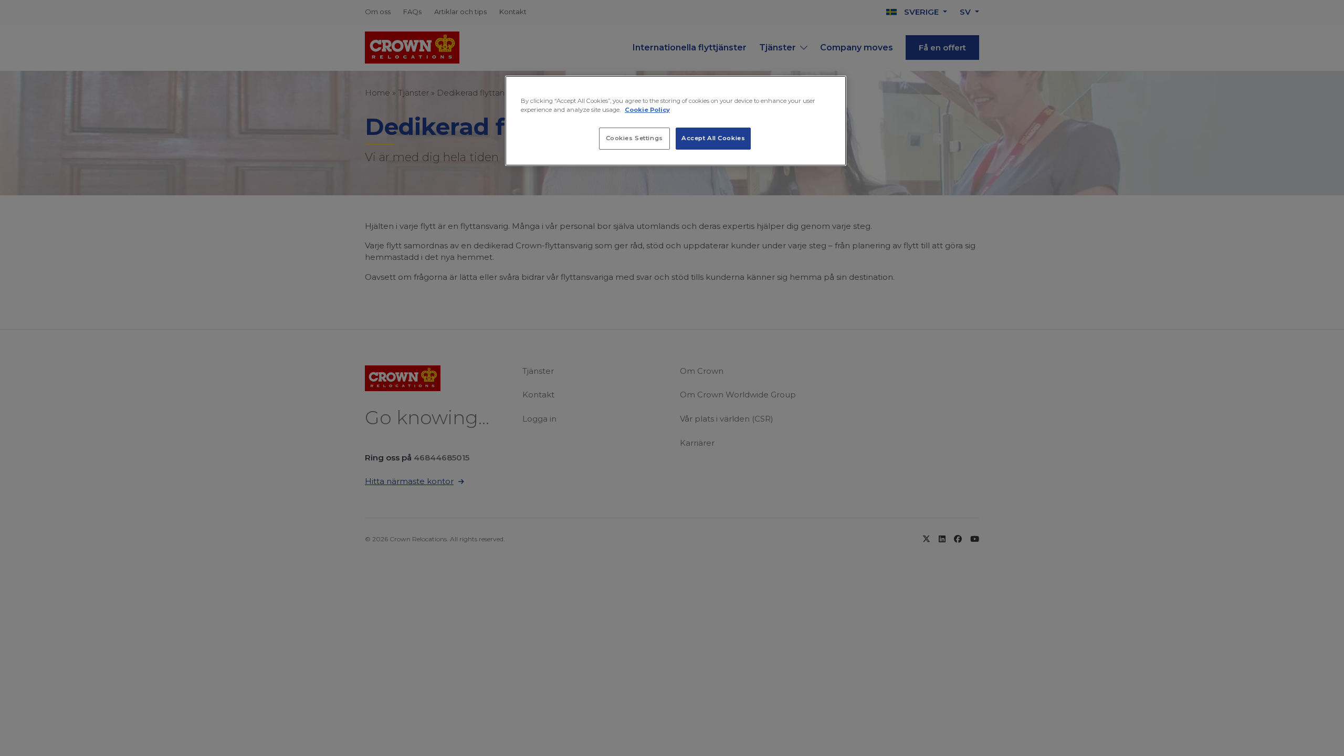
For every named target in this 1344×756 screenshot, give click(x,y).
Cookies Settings (634, 138)
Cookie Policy (647, 109)
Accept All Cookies (713, 138)
